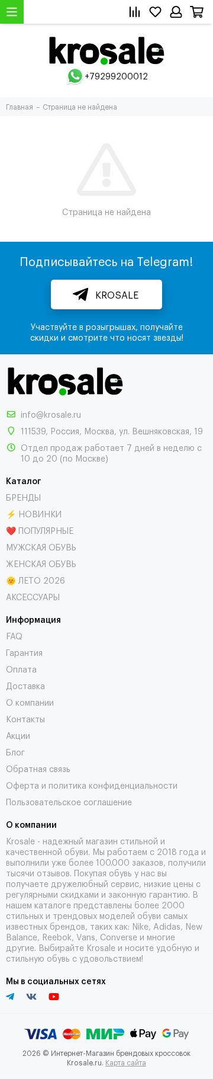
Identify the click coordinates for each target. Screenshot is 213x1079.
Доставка (25, 685)
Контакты (25, 718)
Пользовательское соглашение (69, 801)
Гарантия (24, 652)
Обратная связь (38, 768)
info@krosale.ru (51, 414)
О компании (30, 701)
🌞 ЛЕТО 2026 (35, 579)
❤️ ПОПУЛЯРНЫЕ (39, 530)
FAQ (14, 635)
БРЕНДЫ (23, 496)
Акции (18, 735)
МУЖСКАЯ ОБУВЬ (41, 546)
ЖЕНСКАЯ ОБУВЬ (41, 563)
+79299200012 (116, 75)
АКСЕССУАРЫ (33, 596)
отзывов (53, 872)
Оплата (21, 668)
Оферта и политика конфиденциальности (92, 784)
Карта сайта (125, 1062)
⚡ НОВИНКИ (34, 513)
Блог (15, 751)
